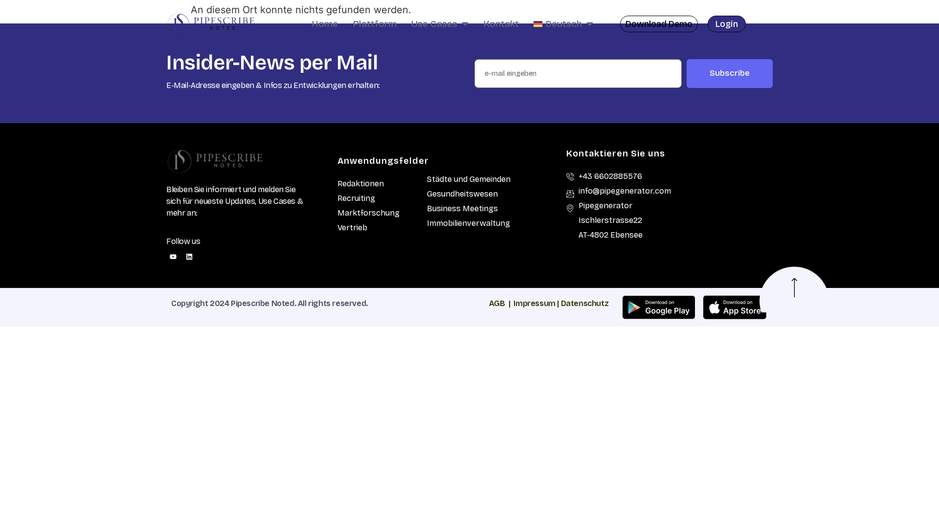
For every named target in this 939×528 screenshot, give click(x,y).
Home (325, 23)
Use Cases (434, 23)
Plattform (375, 23)
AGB (497, 303)
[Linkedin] (189, 257)
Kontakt (501, 23)
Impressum (534, 303)
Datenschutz (585, 303)
